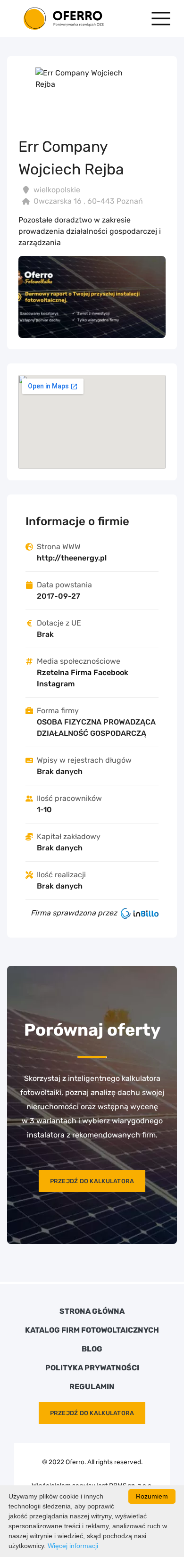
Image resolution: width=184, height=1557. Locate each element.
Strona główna (92, 1311)
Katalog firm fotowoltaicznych (92, 1330)
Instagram (56, 683)
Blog (92, 1349)
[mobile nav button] (160, 18)
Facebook (110, 672)
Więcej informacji (73, 1545)
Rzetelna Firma (64, 672)
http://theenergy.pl (72, 557)
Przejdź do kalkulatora (92, 1181)
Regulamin (92, 1387)
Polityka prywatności (92, 1368)
